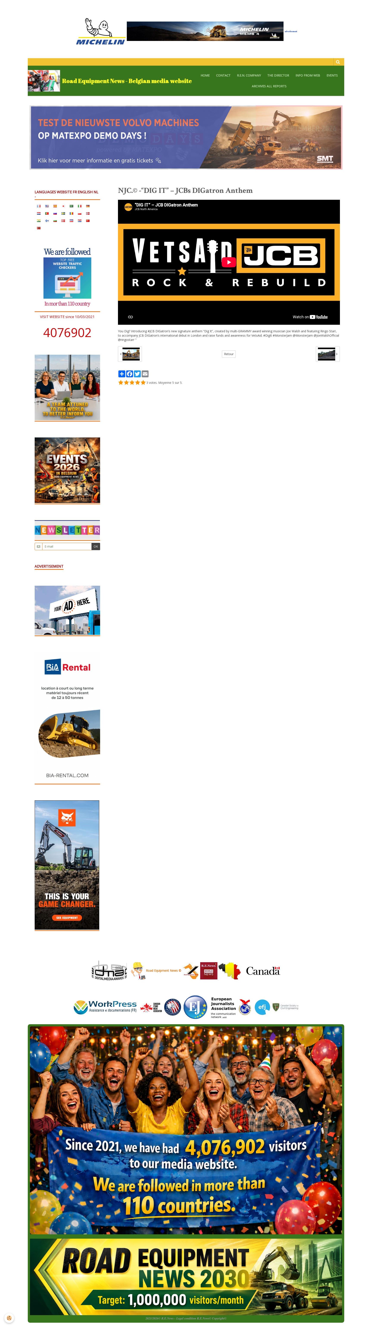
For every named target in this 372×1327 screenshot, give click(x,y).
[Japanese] (63, 205)
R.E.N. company (249, 75)
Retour (229, 354)
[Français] (39, 205)
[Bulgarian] (55, 220)
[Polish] (80, 213)
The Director (278, 75)
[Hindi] (39, 220)
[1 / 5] (120, 383)
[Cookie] (9, 1318)
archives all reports (269, 86)
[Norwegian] (88, 213)
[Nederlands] (39, 213)
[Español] (55, 205)
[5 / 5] (143, 383)
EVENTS (332, 75)
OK (96, 546)
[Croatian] (80, 220)
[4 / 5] (137, 383)
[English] (47, 205)
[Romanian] (71, 213)
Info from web (308, 75)
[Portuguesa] (47, 213)
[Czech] (71, 220)
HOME (205, 75)
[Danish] (63, 220)
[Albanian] (39, 227)
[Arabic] (71, 205)
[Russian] (55, 213)
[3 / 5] (132, 383)
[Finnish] (47, 220)
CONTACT (223, 75)
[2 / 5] (126, 383)
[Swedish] (63, 213)
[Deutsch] (88, 205)
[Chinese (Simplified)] (88, 220)
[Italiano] (80, 205)
